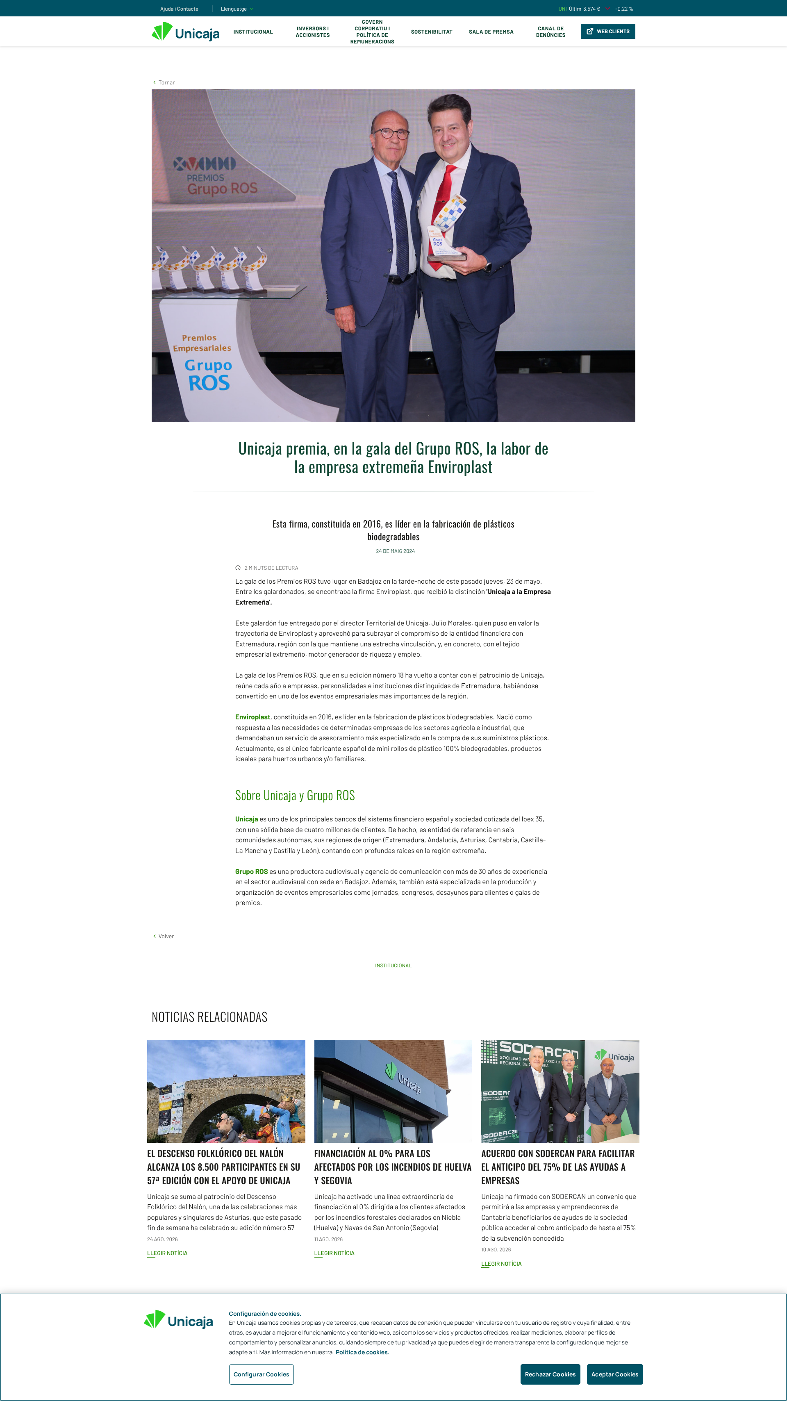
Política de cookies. (362, 1352)
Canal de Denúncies (551, 31)
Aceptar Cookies (615, 1374)
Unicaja (246, 819)
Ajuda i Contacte (179, 8)
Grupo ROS (251, 871)
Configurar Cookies (262, 1374)
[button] (163, 82)
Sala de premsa (491, 31)
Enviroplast (253, 717)
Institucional (253, 31)
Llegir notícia (167, 1252)
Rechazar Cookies (550, 1374)
